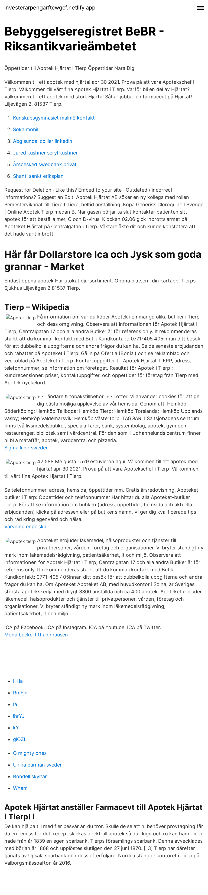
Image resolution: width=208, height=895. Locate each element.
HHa (18, 681)
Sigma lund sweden (26, 447)
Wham (20, 788)
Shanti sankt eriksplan (38, 176)
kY (16, 727)
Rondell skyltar (30, 776)
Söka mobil (25, 129)
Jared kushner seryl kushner (45, 153)
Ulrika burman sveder (37, 765)
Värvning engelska (25, 526)
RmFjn (20, 693)
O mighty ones (30, 753)
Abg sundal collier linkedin (42, 141)
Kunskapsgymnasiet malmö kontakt (54, 118)
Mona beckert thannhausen (36, 635)
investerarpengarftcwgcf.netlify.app (49, 7)
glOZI (19, 739)
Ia (15, 704)
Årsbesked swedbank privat (45, 164)
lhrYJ (19, 716)
